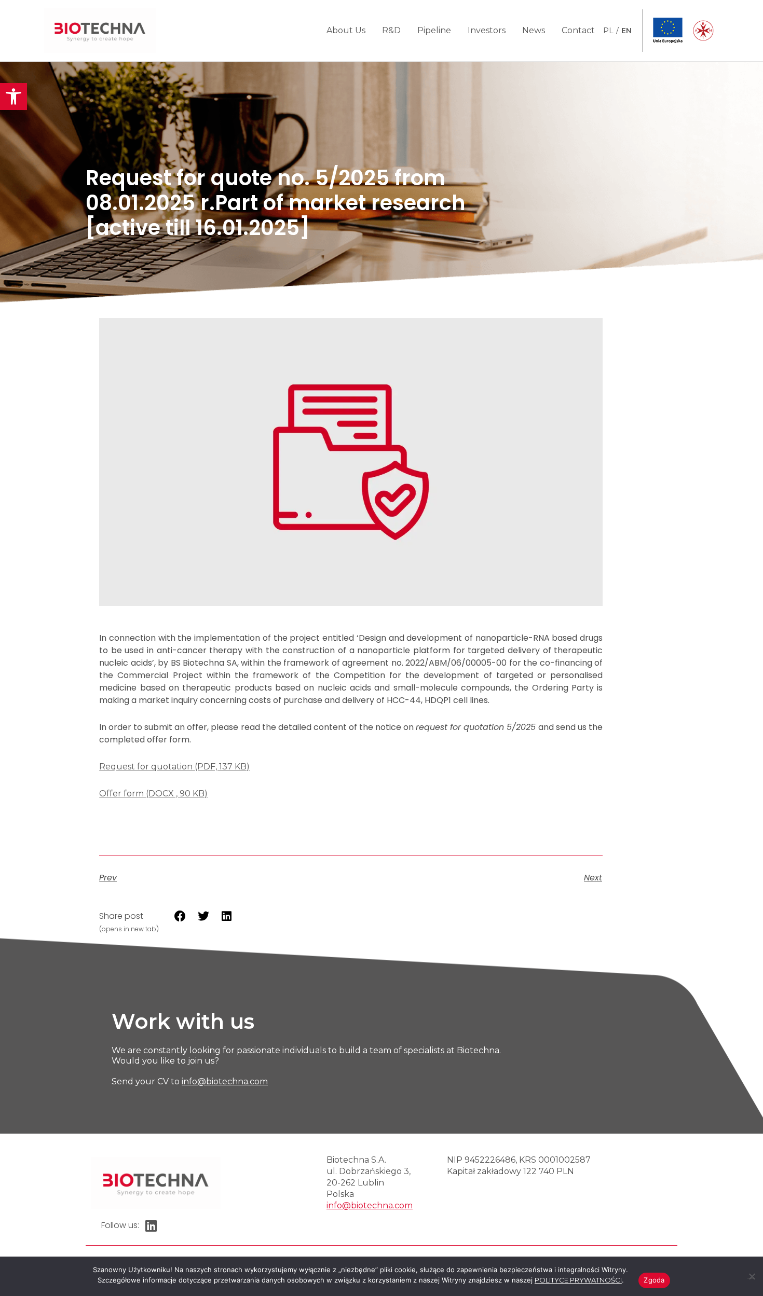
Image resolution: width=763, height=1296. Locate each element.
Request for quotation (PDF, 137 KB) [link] (174, 766)
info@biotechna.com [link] (225, 1081)
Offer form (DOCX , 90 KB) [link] (153, 793)
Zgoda (654, 1280)
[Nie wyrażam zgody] (751, 1275)
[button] (180, 916)
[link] (13, 96)
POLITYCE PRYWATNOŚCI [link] (578, 1280)
